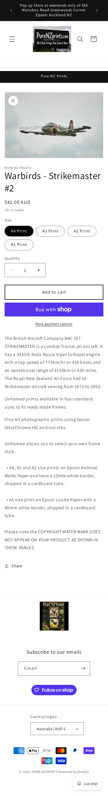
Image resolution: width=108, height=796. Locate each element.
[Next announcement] (97, 10)
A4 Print (19, 231)
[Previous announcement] (11, 10)
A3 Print (50, 231)
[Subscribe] (83, 668)
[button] (12, 39)
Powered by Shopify (73, 771)
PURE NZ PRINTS (45, 771)
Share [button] (17, 565)
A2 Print (82, 231)
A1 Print (19, 244)
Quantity (12, 258)
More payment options (54, 323)
